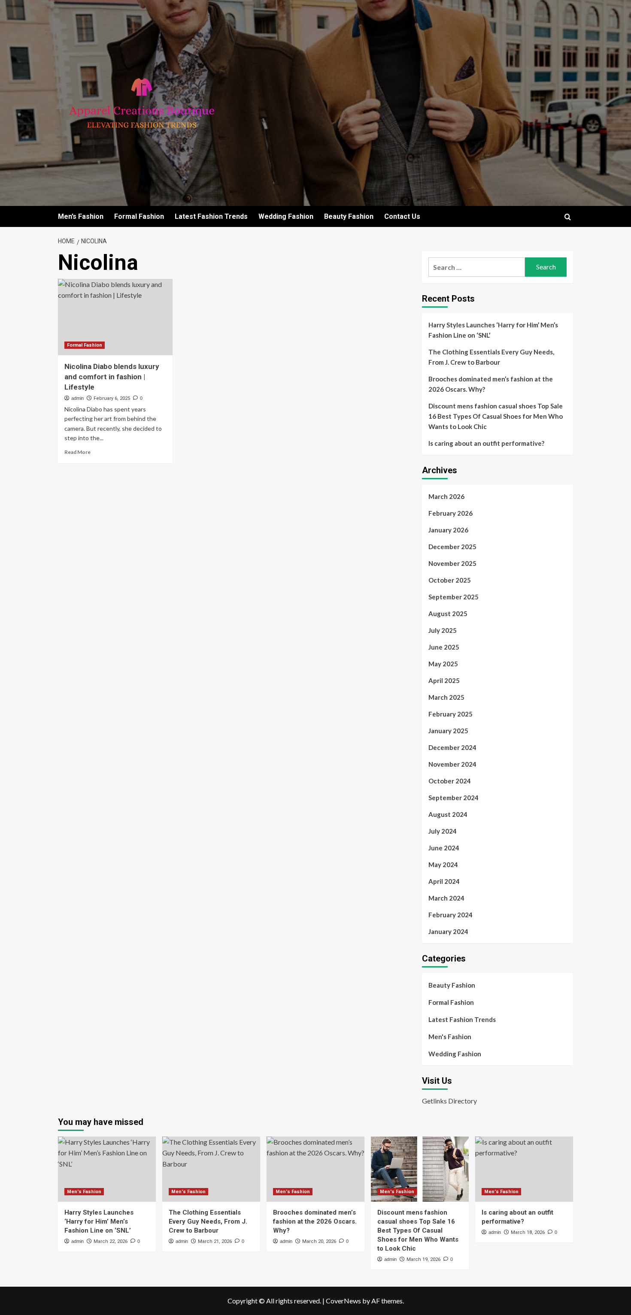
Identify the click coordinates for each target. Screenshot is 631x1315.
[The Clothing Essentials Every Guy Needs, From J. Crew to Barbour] (211, 1169)
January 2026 (448, 530)
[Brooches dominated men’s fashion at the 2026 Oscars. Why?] (315, 1169)
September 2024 (453, 797)
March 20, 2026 (319, 1241)
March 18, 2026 (528, 1232)
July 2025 (442, 630)
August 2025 (447, 613)
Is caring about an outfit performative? (486, 443)
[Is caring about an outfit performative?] (524, 1169)
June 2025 (443, 647)
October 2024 (449, 781)
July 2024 (442, 831)
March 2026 (446, 496)
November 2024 (452, 764)
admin (77, 398)
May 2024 (443, 864)
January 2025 (448, 731)
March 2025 (446, 697)
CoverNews (343, 1301)
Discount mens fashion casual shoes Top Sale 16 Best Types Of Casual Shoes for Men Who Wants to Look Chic (495, 416)
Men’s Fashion (80, 216)
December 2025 (452, 546)
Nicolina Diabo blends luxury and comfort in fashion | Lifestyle (111, 376)
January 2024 (448, 931)
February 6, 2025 (112, 398)
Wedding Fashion (285, 216)
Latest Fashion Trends (211, 216)
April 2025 (444, 680)
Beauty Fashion (348, 216)
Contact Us (402, 216)
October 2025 (449, 580)
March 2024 (446, 898)
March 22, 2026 (110, 1241)
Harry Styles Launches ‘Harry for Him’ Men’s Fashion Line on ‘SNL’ (493, 330)
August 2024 (447, 814)
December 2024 (452, 747)
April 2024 (444, 881)
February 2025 (450, 714)
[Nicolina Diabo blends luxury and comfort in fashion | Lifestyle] (115, 317)
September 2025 (453, 597)
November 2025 (452, 563)
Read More (77, 452)
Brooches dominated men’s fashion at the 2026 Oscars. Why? (490, 384)
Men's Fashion (449, 1036)
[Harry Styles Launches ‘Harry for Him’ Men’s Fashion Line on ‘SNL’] (107, 1169)
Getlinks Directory (449, 1101)
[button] (567, 216)
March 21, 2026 (215, 1241)
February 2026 (450, 513)
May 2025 (443, 664)
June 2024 (443, 848)
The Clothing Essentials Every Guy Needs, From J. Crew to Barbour (491, 357)
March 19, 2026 (423, 1259)
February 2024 (450, 915)
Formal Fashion (139, 216)
